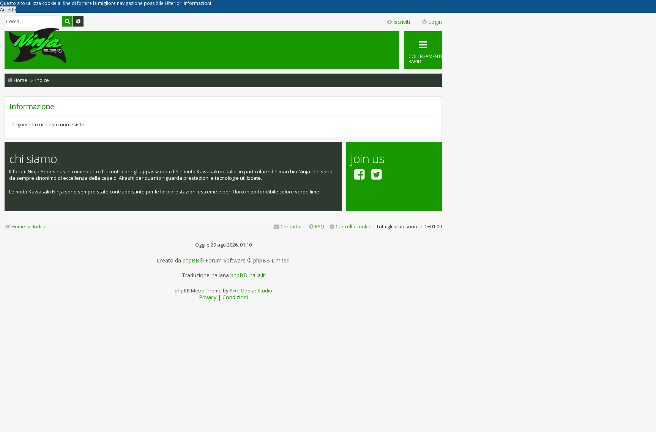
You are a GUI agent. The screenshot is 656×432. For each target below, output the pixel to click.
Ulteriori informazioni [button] (188, 3)
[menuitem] (350, 226)
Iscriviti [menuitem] (401, 21)
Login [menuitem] (435, 21)
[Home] (37, 46)
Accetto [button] (8, 9)
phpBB (191, 260)
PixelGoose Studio (251, 290)
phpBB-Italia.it (247, 275)
